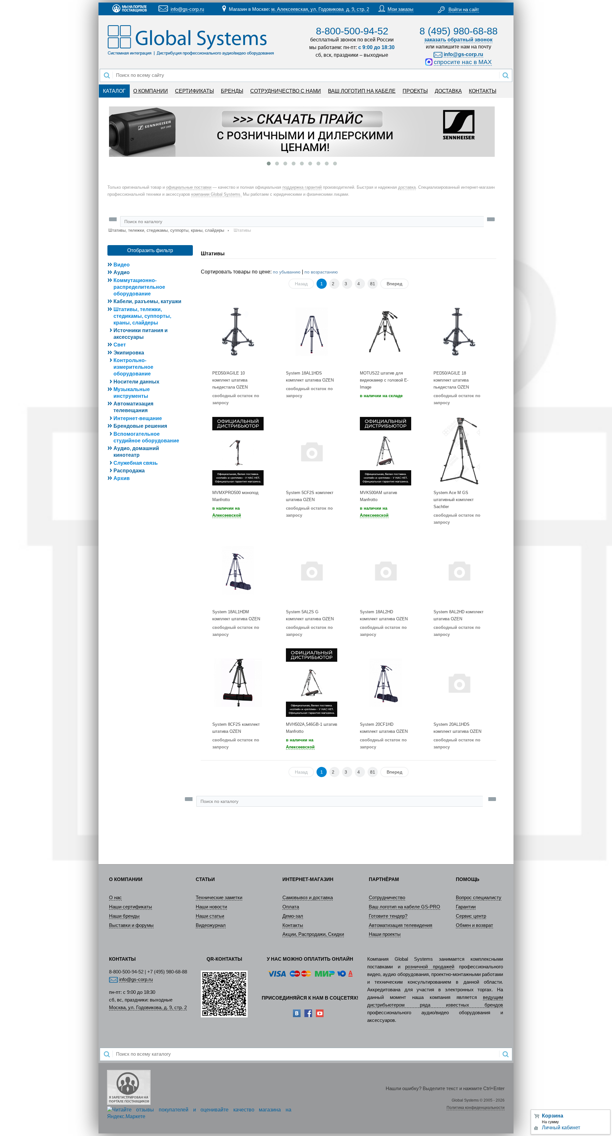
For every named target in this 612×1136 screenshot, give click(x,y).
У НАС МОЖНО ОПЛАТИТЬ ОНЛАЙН (310, 959)
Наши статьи (210, 916)
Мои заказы (400, 9)
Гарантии (466, 906)
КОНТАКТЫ (482, 91)
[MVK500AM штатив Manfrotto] (385, 450)
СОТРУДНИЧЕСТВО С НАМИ (285, 91)
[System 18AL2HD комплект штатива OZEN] (385, 570)
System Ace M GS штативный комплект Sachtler (453, 499)
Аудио (121, 272)
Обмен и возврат (474, 925)
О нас (115, 897)
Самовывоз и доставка (307, 897)
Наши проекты (385, 934)
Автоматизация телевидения (400, 925)
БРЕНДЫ (232, 91)
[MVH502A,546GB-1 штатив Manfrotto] (311, 682)
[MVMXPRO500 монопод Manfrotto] (238, 450)
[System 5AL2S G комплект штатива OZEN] (311, 570)
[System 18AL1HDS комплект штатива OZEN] (311, 331)
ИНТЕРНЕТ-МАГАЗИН (307, 879)
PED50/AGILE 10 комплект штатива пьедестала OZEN (230, 380)
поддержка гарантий (302, 187)
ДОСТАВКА (448, 91)
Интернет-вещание (137, 418)
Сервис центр (471, 916)
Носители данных (136, 381)
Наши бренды (124, 916)
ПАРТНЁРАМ (384, 879)
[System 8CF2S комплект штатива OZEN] (238, 682)
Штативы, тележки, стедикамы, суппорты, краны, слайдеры (166, 230)
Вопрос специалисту (478, 897)
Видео (121, 264)
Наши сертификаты (130, 906)
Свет (119, 344)
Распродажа (129, 470)
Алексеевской (226, 515)
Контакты (292, 925)
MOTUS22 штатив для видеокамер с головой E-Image (384, 380)
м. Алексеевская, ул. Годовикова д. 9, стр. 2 (320, 9)
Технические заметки (219, 897)
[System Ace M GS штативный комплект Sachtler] (459, 450)
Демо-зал (292, 916)
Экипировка (128, 352)
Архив (121, 478)
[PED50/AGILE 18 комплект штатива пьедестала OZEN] (459, 331)
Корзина (552, 1115)
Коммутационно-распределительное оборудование (139, 287)
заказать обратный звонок (458, 39)
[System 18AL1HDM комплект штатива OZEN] (238, 570)
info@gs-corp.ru (187, 9)
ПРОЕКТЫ (415, 91)
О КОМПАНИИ (150, 91)
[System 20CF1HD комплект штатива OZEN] (385, 682)
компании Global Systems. (216, 194)
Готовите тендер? (388, 916)
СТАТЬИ (205, 879)
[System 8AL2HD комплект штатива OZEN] (459, 570)
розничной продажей (429, 966)
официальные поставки (188, 187)
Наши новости (211, 906)
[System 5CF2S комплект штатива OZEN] (311, 450)
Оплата (290, 906)
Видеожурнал (211, 925)
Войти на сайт (463, 9)
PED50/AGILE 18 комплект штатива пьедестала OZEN (451, 380)
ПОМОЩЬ (467, 879)
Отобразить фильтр (150, 250)
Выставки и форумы (131, 925)
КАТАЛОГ (114, 91)
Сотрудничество (387, 897)
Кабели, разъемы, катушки (147, 301)
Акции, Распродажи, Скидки (313, 934)
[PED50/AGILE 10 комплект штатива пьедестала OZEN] (238, 331)
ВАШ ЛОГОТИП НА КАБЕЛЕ (362, 91)
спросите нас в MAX (463, 62)
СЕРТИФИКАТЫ (194, 91)
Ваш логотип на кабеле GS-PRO (404, 906)
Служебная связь (135, 463)
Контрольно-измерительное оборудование (133, 367)
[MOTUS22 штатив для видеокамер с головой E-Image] (385, 331)
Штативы (213, 253)
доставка (407, 187)
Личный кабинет (561, 1127)
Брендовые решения (140, 426)
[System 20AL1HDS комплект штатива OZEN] (459, 682)
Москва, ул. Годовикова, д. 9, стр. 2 (148, 1007)
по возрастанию (321, 271)
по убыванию (287, 271)
